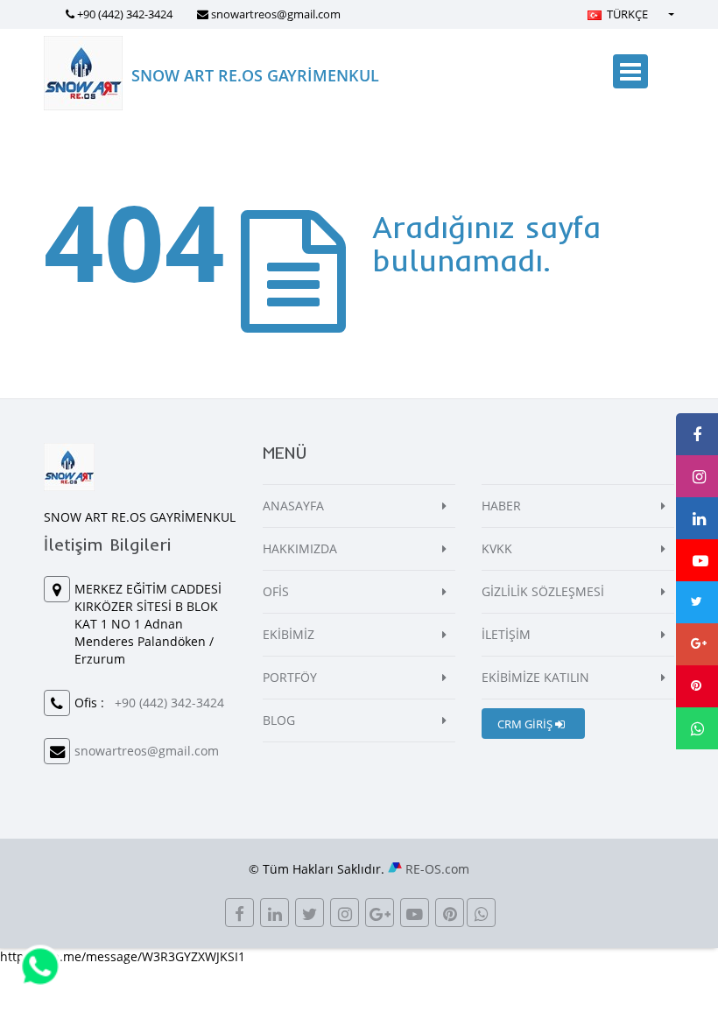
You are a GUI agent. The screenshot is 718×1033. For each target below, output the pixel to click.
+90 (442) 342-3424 (124, 14)
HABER (501, 505)
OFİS (276, 591)
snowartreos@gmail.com (276, 14)
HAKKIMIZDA (300, 548)
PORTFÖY (290, 677)
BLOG (279, 720)
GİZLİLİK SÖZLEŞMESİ (543, 591)
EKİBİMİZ (288, 634)
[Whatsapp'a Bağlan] (40, 965)
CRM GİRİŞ (526, 724)
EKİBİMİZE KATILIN (535, 677)
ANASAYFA (293, 505)
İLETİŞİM (506, 634)
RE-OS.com (437, 869)
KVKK (497, 548)
